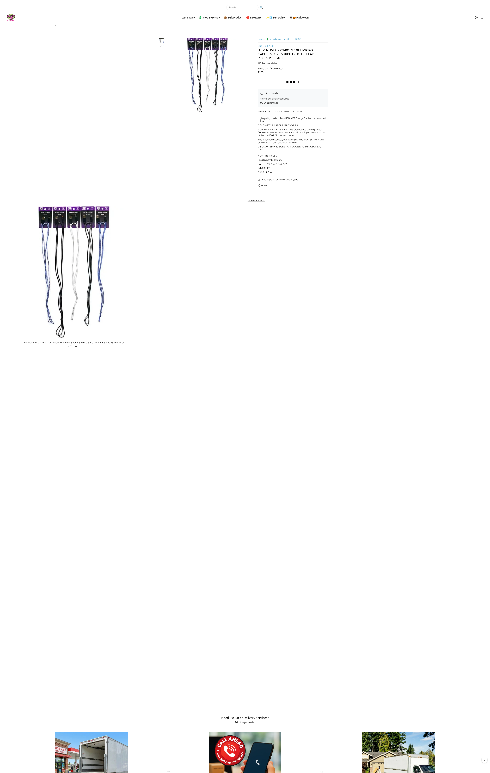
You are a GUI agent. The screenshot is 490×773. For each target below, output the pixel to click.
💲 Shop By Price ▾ (275, 39)
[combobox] (242, 7)
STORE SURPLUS (265, 46)
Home (261, 39)
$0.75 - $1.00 (294, 39)
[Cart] (482, 17)
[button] (188, 17)
